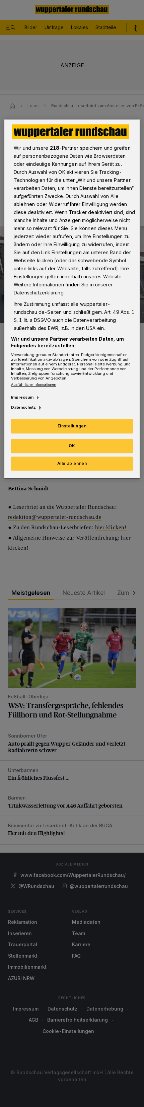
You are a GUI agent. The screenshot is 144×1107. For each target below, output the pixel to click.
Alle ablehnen (72, 463)
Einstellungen (72, 425)
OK (72, 445)
